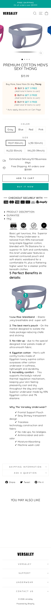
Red (31, 129)
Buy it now (25, 186)
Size (26, 137)
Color (25, 124)
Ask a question (25, 473)
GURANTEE (13, 215)
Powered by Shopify (25, 603)
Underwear (24, 582)
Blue (20, 129)
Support (25, 573)
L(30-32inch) (35, 142)
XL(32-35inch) (14, 150)
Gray (10, 129)
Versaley (25, 564)
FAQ (9, 218)
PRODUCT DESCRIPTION (21, 211)
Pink (41, 129)
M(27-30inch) (15, 142)
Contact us (24, 591)
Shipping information (25, 467)
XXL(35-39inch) (36, 150)
